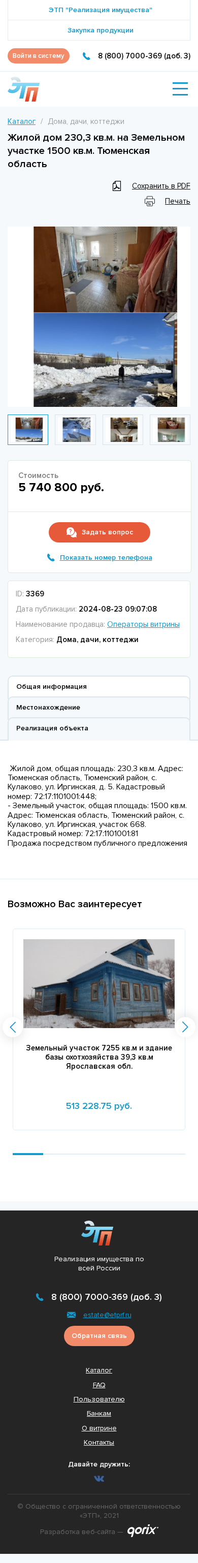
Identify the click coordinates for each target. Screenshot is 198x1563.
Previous (17, 316)
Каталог (22, 121)
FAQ (99, 1385)
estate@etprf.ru (107, 1315)
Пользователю (99, 1399)
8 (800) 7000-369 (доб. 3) (144, 55)
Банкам (99, 1413)
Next (180, 316)
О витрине (99, 1428)
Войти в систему (38, 56)
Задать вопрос (107, 532)
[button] (13, 1027)
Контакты (99, 1442)
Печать (177, 201)
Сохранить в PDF (161, 185)
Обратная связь (99, 1335)
